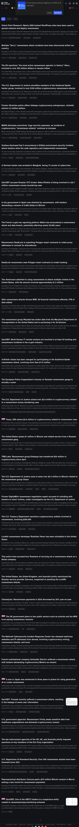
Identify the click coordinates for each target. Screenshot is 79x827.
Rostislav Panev (20, 549)
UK (23, 629)
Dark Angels (21, 609)
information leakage (34, 712)
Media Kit (30, 824)
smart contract (28, 255)
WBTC (10, 812)
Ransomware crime (14, 629)
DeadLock (19, 255)
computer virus (33, 58)
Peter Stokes (33, 98)
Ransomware (12, 58)
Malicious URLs (13, 652)
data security (19, 158)
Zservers (11, 592)
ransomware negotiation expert (26, 509)
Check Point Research (15, 38)
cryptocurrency (35, 372)
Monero (23, 672)
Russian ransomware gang (16, 392)
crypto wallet (22, 529)
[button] (77, 3)
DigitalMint (11, 509)
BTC (10, 195)
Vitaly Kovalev (33, 78)
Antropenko (12, 429)
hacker (38, 509)
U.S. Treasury (12, 529)
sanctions (28, 592)
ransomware (27, 38)
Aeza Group (32, 529)
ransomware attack (34, 672)
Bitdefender (30, 312)
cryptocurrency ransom (28, 732)
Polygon (11, 255)
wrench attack (33, 118)
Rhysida (31, 332)
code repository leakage (32, 158)
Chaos (37, 489)
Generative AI (12, 692)
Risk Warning (61, 824)
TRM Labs (11, 469)
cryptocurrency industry (45, 352)
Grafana (11, 158)
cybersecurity (36, 38)
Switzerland (29, 569)
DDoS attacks (31, 175)
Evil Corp (11, 752)
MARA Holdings (13, 138)
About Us (22, 824)
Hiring (69, 824)
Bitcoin (26, 215)
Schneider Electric (13, 672)
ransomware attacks (23, 372)
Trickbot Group (12, 78)
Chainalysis (19, 592)
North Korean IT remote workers (17, 352)
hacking (35, 792)
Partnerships (39, 824)
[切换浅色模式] (73, 3)
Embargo (19, 469)
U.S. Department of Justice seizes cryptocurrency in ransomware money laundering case (32, 412)
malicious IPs (23, 652)
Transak (11, 712)
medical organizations (43, 732)
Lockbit (11, 549)
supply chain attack (19, 312)
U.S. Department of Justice (16, 489)
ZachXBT (29, 195)
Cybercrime (12, 98)
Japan (20, 692)
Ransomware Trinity (14, 732)
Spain (10, 215)
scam (27, 392)
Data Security (22, 332)
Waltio (10, 235)
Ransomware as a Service (32, 469)
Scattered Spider (22, 98)
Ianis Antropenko (22, 429)
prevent (32, 772)
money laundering (19, 195)
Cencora (11, 792)
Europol (34, 392)
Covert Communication (31, 272)
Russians (20, 569)
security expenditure (25, 138)
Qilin (10, 312)
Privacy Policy (50, 824)
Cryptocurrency (13, 118)
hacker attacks (32, 352)
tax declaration (29, 235)
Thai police (12, 569)
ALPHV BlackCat (23, 292)
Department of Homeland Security (18, 772)
